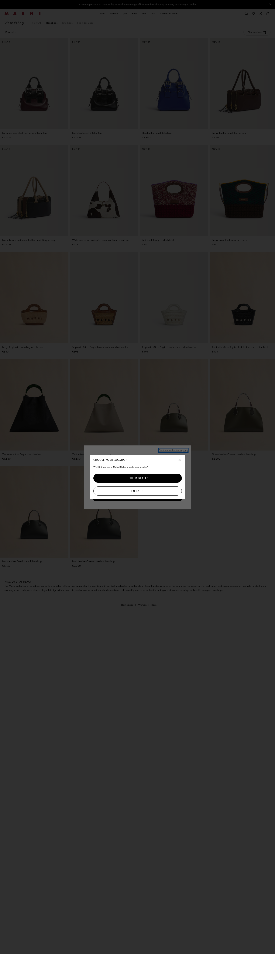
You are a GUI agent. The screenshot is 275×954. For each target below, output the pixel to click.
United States (138, 478)
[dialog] (137, 477)
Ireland (137, 491)
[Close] (179, 460)
